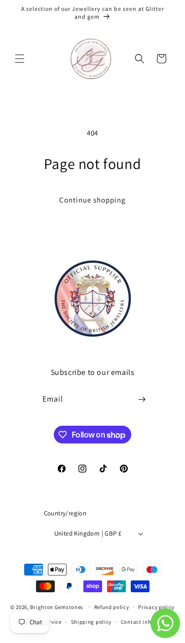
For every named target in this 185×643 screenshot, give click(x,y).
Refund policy (111, 607)
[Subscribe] (141, 399)
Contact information (147, 621)
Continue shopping (92, 199)
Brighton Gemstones (56, 606)
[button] (20, 58)
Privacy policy (156, 607)
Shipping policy (91, 621)
